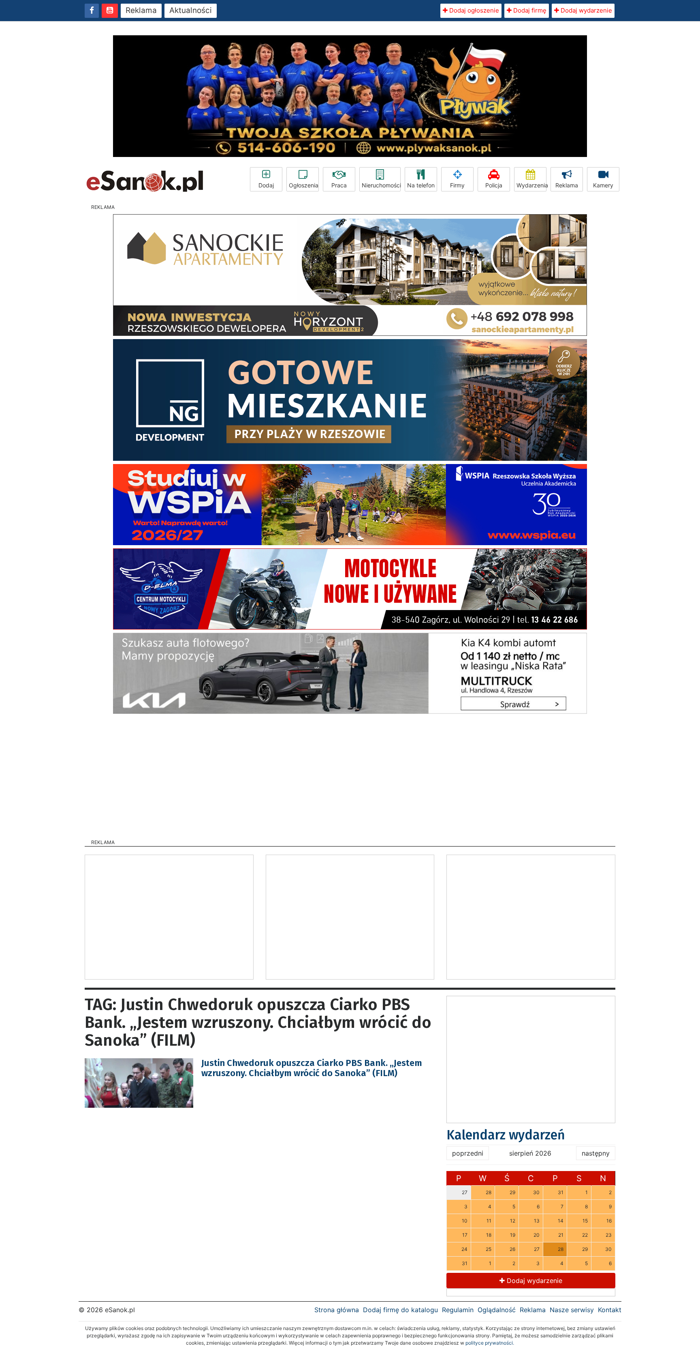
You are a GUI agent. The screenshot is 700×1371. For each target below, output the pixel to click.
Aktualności (190, 10)
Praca (339, 185)
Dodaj (266, 185)
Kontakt (609, 1310)
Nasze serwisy (572, 1310)
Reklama (141, 10)
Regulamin (458, 1310)
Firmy (457, 185)
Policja (493, 185)
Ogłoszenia (303, 185)
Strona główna (336, 1310)
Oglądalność (497, 1310)
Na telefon (421, 185)
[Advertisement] (350, 774)
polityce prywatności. (489, 1343)
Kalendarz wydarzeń (505, 1135)
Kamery (603, 185)
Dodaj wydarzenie (585, 10)
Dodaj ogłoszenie (473, 10)
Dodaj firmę (529, 10)
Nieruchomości (381, 185)
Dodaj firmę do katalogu (400, 1310)
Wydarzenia (531, 185)
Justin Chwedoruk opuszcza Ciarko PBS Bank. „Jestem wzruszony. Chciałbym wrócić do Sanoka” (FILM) (311, 1067)
